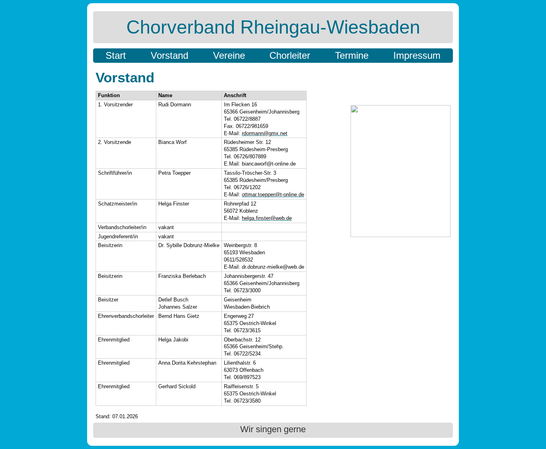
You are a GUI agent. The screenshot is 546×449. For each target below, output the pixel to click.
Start (116, 55)
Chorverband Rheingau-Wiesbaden (273, 27)
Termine (352, 55)
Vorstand (169, 55)
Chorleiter (289, 55)
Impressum (416, 55)
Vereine (229, 55)
